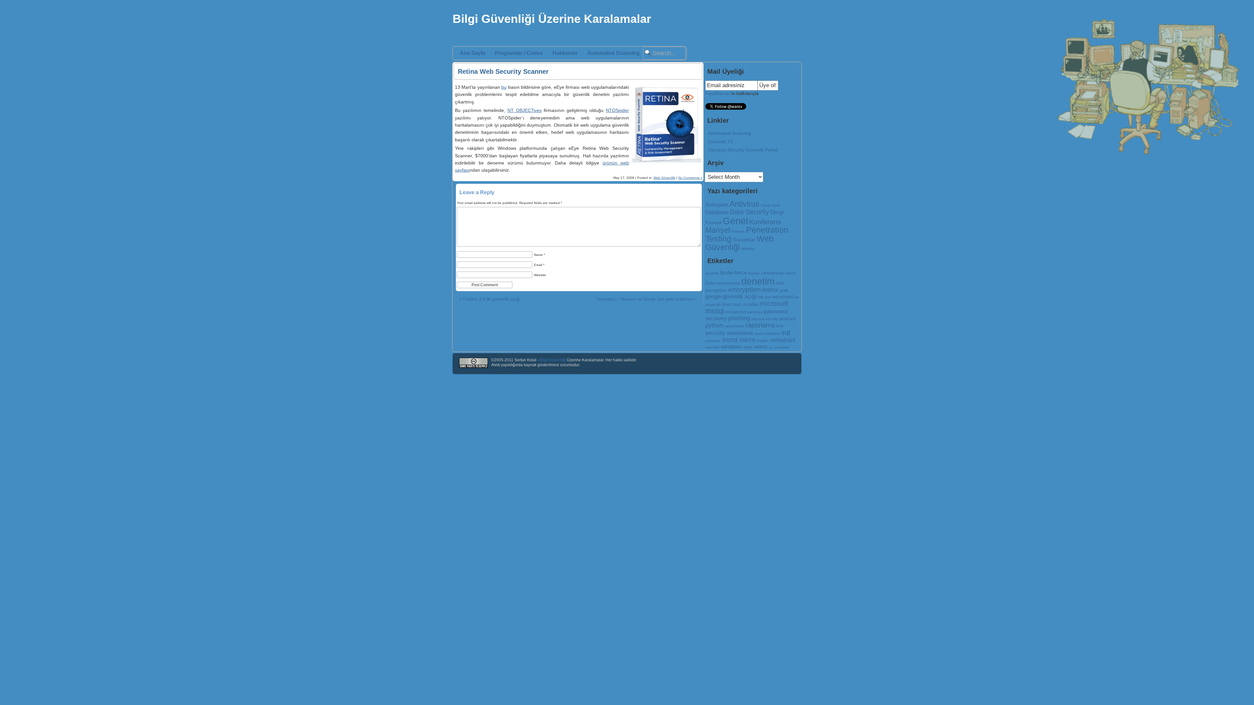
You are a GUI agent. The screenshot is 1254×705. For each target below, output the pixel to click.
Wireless (748, 249)
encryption (744, 289)
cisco (790, 272)
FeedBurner (717, 93)
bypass (754, 273)
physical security (764, 319)
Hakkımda (565, 53)
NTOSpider (617, 110)
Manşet (717, 230)
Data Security (749, 211)
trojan (762, 340)
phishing (739, 318)
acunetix (712, 273)
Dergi (776, 212)
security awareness (729, 333)
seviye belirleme (767, 334)
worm (760, 347)
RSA (779, 326)
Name (539, 255)
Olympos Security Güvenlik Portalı (743, 149)
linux (727, 304)
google (713, 296)
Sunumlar (744, 240)
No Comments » (690, 178)
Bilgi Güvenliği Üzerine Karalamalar (552, 19)
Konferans (765, 222)
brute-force (733, 272)
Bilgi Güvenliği (552, 360)
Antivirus (744, 203)
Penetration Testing (746, 234)
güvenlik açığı (740, 296)
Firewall (713, 222)
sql (785, 333)
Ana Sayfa (472, 53)
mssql (714, 311)
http (761, 297)
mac (737, 304)
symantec (713, 341)
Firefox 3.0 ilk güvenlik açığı (490, 299)
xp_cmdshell (779, 347)
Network (738, 231)
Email (539, 265)
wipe (748, 347)
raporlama (760, 325)
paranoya (755, 312)
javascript (713, 304)
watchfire (712, 347)
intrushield (782, 296)
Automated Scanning (613, 53)
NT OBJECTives (524, 110)
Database (717, 212)
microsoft (774, 303)
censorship (772, 272)
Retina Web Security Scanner (503, 71)
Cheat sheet (770, 205)
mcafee (750, 304)
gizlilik (784, 290)
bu (503, 87)
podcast (788, 318)
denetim (758, 281)
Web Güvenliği (664, 178)
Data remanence (722, 283)
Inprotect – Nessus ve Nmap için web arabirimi (647, 299)
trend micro (738, 339)
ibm (768, 297)
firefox (770, 289)
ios (797, 297)
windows (731, 347)
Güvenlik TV (720, 141)
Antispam (716, 204)
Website (540, 275)
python (714, 325)
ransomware (734, 326)
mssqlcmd (735, 311)
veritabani (782, 340)
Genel (735, 220)
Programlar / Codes (519, 53)
